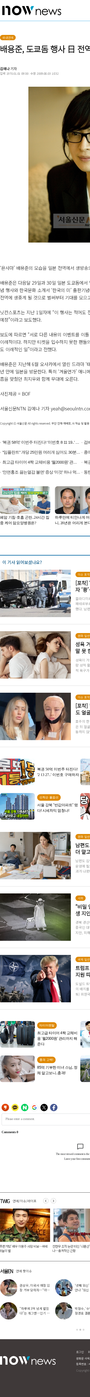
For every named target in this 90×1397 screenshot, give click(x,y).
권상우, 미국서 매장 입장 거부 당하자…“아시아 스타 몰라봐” (35, 1290)
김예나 (5, 68)
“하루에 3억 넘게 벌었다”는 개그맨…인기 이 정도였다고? (35, 1313)
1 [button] (77, 1330)
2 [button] (80, 1330)
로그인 (80, 1352)
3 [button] (83, 1330)
